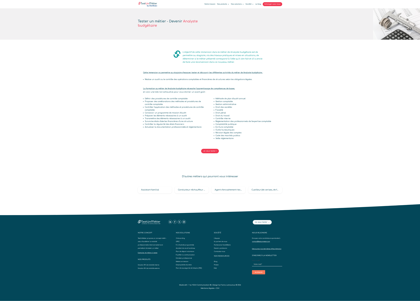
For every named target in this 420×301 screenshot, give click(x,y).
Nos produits (222, 4)
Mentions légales (207, 288)
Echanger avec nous (272, 4)
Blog (215, 261)
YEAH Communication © (201, 285)
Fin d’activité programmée (185, 245)
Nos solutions (236, 4)
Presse (216, 265)
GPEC (178, 241)
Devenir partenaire (220, 248)
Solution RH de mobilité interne (148, 265)
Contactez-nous (219, 251)
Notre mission (209, 4)
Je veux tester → (262, 222)
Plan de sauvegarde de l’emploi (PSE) (189, 268)
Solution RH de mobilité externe (148, 268)
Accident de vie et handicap (185, 248)
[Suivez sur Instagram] (184, 222)
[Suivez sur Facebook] (175, 222)
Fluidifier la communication (185, 255)
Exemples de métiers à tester (148, 253)
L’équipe (217, 238)
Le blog (258, 4)
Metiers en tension (182, 261)
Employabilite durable (184, 265)
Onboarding (180, 238)
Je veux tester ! (210, 151)
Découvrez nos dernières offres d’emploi (266, 249)
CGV (217, 288)
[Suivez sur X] (179, 222)
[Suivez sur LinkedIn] (170, 222)
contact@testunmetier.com (261, 241)
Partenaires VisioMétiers (222, 245)
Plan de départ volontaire (185, 251)
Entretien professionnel (184, 258)
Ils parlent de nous (220, 241)
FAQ (215, 268)
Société (248, 4)
